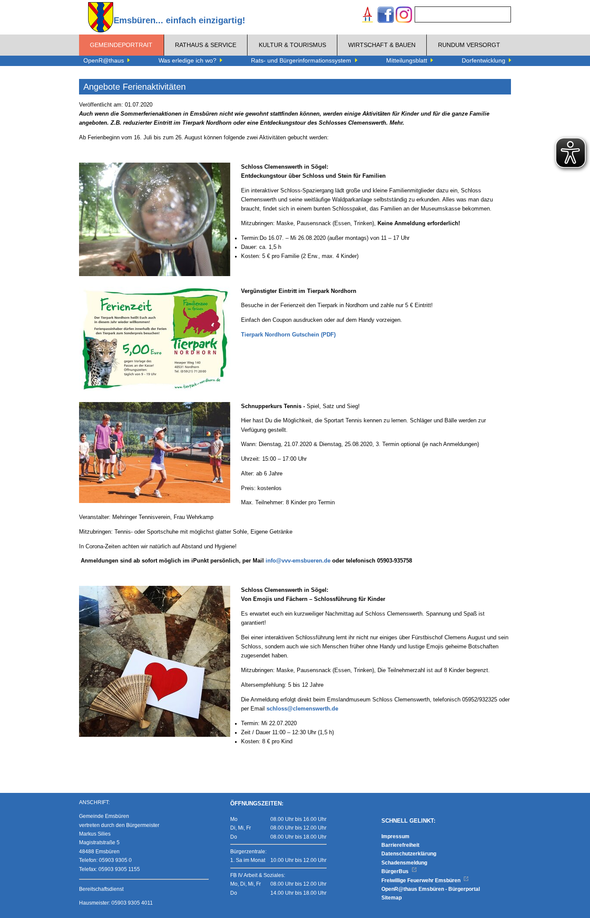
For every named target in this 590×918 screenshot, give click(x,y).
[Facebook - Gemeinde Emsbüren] (386, 15)
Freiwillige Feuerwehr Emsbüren (421, 880)
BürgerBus (395, 871)
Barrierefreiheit (400, 845)
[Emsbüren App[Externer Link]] (367, 15)
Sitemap (391, 898)
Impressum (395, 836)
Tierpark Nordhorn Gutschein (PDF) (288, 335)
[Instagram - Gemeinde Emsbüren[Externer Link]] (404, 15)
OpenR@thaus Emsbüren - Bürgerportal (430, 889)
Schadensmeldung (404, 863)
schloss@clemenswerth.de (302, 709)
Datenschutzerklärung (408, 854)
